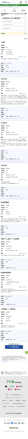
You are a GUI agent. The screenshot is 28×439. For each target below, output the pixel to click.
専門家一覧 (11, 400)
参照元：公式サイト (23, 56)
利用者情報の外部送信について (18, 403)
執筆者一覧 (4, 400)
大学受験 (20, 386)
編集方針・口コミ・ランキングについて (14, 397)
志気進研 (5, 7)
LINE (13, 386)
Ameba (8, 423)
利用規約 (24, 400)
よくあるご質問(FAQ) (20, 406)
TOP (4, 10)
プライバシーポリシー (5, 403)
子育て (11, 389)
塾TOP (2, 7)
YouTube (18, 389)
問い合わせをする (5, 360)
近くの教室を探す (14, 347)
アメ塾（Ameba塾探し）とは (16, 394)
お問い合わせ (11, 406)
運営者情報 (18, 400)
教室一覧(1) (23, 10)
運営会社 (5, 406)
